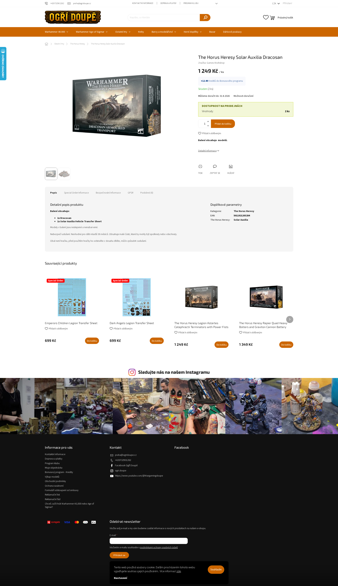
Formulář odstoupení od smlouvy (61, 490)
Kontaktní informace (142, 3)
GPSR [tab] (130, 193)
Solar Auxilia (241, 220)
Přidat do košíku (223, 123)
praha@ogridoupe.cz (126, 455)
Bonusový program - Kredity (59, 472)
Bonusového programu (231, 81)
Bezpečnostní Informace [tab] (108, 193)
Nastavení (120, 578)
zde (179, 571)
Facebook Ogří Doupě (126, 465)
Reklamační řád (52, 499)
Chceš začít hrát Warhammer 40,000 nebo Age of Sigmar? (69, 505)
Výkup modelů (52, 477)
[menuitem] (56, 32)
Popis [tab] (53, 193)
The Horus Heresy (244, 211)
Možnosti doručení (243, 96)
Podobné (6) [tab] (146, 193)
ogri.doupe (120, 470)
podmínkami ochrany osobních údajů (159, 547)
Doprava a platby (168, 3)
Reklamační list (52, 495)
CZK (274, 3)
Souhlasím (216, 569)
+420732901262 (123, 460)
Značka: (211, 63)
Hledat (205, 17)
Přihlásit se (119, 555)
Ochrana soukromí (54, 486)
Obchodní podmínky (55, 481)
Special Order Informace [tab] (76, 193)
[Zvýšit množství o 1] (208, 122)
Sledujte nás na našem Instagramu (174, 372)
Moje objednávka (53, 468)
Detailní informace (207, 151)
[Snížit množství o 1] (208, 126)
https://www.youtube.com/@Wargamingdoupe (139, 476)
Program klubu (191, 3)
